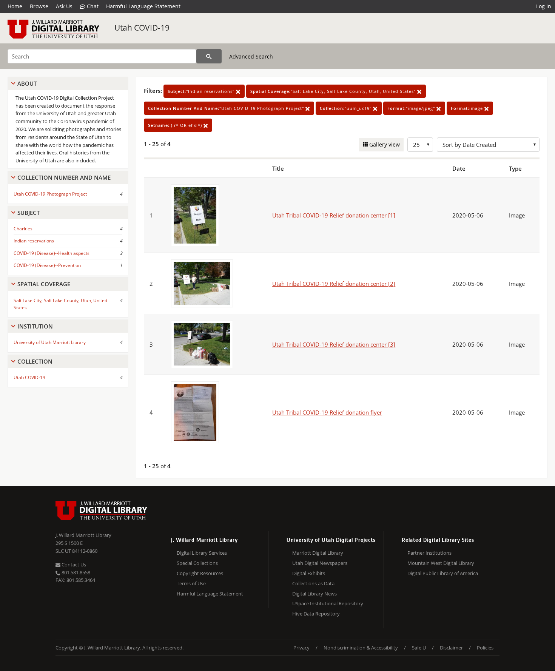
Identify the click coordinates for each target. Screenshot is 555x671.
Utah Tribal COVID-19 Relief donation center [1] (333, 215)
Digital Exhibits (308, 573)
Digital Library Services (202, 552)
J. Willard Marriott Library (83, 535)
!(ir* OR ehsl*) (176, 125)
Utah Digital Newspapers (319, 563)
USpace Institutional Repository (327, 603)
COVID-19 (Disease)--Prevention (47, 265)
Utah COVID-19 (142, 27)
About (27, 83)
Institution (35, 326)
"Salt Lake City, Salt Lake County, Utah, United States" (333, 91)
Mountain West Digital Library (440, 563)
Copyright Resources (200, 573)
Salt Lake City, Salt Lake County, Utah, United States (60, 304)
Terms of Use (191, 583)
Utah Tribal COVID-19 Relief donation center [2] (333, 283)
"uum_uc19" (346, 108)
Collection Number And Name (64, 177)
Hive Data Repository (316, 613)
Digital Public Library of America (442, 573)
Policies (485, 647)
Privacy (301, 647)
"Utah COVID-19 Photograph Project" (226, 108)
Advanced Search (251, 56)
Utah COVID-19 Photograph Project (50, 194)
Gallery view (384, 144)
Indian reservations (34, 241)
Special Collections (197, 563)
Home (15, 6)
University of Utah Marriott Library (50, 342)
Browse (39, 6)
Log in (543, 6)
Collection (34, 361)
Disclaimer (451, 647)
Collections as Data (313, 583)
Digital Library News (314, 593)
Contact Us (73, 564)
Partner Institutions (429, 552)
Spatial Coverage (43, 284)
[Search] (209, 56)
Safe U (419, 647)
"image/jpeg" (411, 108)
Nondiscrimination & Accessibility (361, 647)
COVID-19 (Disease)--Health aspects (51, 253)
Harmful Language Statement (143, 6)
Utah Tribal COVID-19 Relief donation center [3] (333, 344)
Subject (28, 212)
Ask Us (64, 6)
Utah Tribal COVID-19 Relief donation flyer (327, 412)
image (467, 108)
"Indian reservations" (202, 91)
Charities (23, 228)
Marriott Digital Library (317, 552)
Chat (92, 6)
